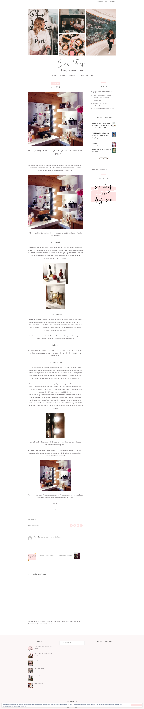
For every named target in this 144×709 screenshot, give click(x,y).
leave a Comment (34, 525)
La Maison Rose (97, 106)
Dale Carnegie (95, 129)
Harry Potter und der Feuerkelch (101, 149)
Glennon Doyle (96, 145)
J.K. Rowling (95, 151)
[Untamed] (114, 146)
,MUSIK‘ (67, 367)
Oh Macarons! (97, 100)
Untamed (94, 143)
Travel (62, 75)
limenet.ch (104, 169)
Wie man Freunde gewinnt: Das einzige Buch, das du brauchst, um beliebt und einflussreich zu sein (102, 125)
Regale (38, 319)
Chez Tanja (72, 64)
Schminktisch (38, 683)
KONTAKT (106, 1)
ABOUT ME (100, 1)
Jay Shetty (95, 139)
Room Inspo (55, 83)
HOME (54, 75)
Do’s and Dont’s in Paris (100, 103)
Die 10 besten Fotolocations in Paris (103, 108)
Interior (72, 75)
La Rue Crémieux (39, 675)
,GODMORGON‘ (75, 353)
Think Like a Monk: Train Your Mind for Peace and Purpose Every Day (100, 135)
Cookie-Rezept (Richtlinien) (19, 706)
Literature (83, 75)
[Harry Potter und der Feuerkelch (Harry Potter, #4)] (114, 152)
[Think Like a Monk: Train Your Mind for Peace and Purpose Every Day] (114, 136)
